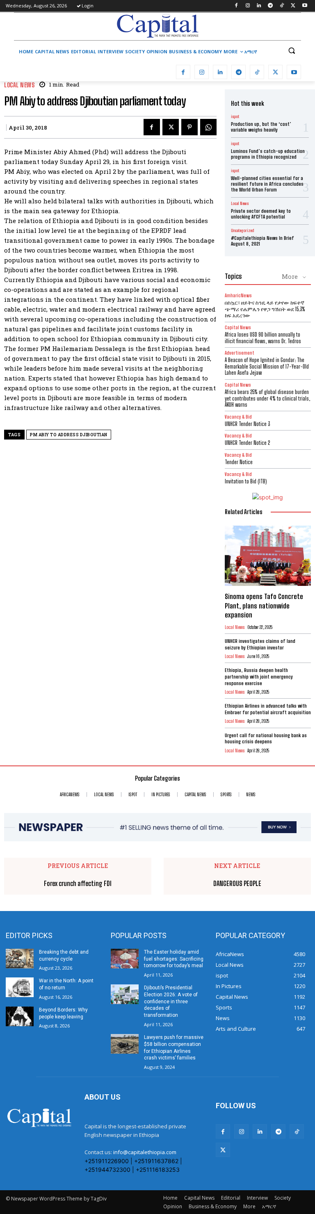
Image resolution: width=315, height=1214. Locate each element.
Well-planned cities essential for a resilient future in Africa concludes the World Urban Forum (267, 184)
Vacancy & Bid (238, 417)
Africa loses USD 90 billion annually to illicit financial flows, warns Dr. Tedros (263, 337)
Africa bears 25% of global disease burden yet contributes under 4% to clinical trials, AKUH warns (267, 398)
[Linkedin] (259, 6)
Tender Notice (239, 462)
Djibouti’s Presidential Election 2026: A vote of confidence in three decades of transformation (171, 1001)
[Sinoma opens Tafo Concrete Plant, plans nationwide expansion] (268, 556)
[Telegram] (270, 6)
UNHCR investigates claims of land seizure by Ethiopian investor (260, 644)
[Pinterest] (189, 127)
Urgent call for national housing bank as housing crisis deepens (266, 738)
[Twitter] (293, 6)
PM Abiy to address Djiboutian (68, 434)
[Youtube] (304, 6)
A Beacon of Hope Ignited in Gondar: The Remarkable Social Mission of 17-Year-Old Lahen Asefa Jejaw (267, 366)
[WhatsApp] (208, 127)
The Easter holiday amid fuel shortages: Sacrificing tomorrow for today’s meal (173, 959)
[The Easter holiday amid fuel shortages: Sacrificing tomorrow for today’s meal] (125, 958)
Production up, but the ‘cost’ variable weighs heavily (261, 127)
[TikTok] (282, 6)
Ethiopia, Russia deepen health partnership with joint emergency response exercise (259, 676)
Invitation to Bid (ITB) (246, 481)
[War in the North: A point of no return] (20, 987)
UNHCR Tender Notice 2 (247, 443)
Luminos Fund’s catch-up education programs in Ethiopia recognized (268, 154)
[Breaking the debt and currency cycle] (20, 958)
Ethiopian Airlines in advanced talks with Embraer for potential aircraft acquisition (268, 709)
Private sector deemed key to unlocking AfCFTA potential (261, 214)
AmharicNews (238, 295)
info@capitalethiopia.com (144, 1152)
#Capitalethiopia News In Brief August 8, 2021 (262, 241)
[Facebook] (236, 6)
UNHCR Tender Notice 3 (247, 424)
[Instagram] (247, 6)
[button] (291, 50)
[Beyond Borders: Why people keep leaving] (20, 1016)
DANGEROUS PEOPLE (237, 883)
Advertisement (239, 353)
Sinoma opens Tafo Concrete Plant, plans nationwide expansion (264, 605)
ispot (235, 116)
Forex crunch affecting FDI (78, 883)
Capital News (238, 327)
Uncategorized (242, 230)
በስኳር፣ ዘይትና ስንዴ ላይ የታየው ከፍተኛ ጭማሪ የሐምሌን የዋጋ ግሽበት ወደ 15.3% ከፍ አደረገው (265, 309)
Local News (19, 85)
